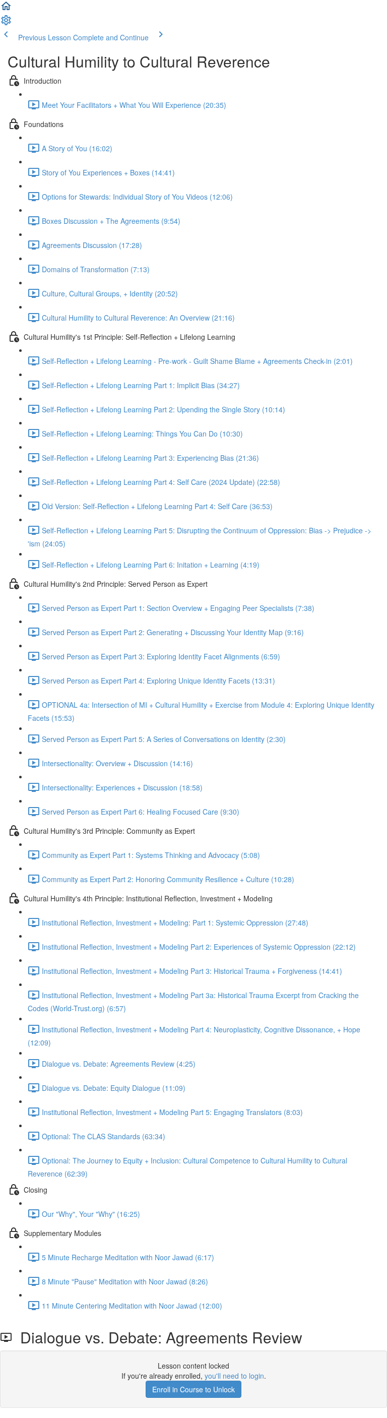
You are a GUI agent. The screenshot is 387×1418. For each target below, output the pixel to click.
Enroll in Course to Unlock (193, 1389)
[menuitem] (6, 23)
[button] (6, 9)
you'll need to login (234, 1376)
